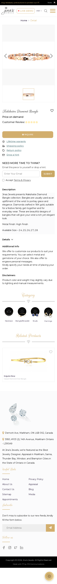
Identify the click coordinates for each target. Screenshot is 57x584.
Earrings (48, 321)
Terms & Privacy (22, 180)
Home (24, 20)
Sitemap (6, 494)
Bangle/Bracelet (22, 321)
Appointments (10, 499)
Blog (31, 489)
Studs (35, 321)
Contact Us (8, 489)
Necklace (9, 321)
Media (32, 494)
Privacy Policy (36, 479)
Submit (48, 174)
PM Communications (35, 564)
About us (7, 484)
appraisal (33, 484)
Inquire (28, 134)
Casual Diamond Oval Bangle (15, 379)
